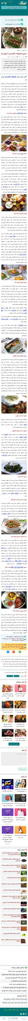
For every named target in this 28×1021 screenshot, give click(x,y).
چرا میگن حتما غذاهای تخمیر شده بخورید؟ (7, 711)
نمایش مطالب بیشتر (14, 744)
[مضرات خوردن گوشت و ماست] (14, 600)
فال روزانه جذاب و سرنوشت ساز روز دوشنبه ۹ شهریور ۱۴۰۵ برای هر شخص (13, 639)
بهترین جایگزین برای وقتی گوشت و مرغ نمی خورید (7, 696)
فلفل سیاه (8, 586)
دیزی (2, 308)
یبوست (25, 630)
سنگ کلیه (4, 455)
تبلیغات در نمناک (7, 1010)
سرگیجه (17, 493)
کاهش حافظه (18, 561)
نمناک (21, 107)
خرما (9, 589)
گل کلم (14, 310)
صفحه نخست (23, 1010)
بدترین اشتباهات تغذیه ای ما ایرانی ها (14, 53)
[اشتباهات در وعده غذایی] (14, 404)
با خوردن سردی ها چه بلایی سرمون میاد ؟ (20, 711)
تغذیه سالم (16, 676)
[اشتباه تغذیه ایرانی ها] (14, 346)
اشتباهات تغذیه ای (10, 77)
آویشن (25, 189)
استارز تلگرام (23, 1003)
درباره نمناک (16, 1010)
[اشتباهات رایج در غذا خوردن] (14, 467)
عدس (20, 511)
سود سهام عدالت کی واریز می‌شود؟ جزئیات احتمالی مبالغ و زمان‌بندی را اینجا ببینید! (14, 974)
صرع (4, 493)
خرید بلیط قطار (6, 1003)
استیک (25, 425)
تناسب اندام (23, 254)
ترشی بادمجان (4, 319)
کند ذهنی (17, 184)
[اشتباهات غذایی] (14, 272)
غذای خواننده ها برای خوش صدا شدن (20, 695)
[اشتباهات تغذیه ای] (14, 143)
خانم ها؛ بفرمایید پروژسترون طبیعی (7, 725)
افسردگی (19, 564)
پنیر (22, 154)
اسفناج (6, 434)
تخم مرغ (16, 319)
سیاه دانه (5, 187)
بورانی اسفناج (23, 437)
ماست (21, 356)
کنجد (13, 589)
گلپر (8, 514)
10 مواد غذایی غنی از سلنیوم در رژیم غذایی (20, 739)
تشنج (12, 493)
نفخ (26, 561)
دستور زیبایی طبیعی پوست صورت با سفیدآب (17, 971)
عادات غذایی (9, 676)
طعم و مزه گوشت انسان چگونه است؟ (7, 739)
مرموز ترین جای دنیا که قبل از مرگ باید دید (20, 804)
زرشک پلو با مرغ (19, 567)
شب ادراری (8, 561)
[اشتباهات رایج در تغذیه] (14, 202)
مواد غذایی (20, 113)
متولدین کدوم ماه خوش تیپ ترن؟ (20, 836)
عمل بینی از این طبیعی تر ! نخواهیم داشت (15, 636)
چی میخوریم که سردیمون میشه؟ (20, 725)
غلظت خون (13, 236)
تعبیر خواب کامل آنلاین (20, 999)
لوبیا (7, 308)
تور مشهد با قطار (15, 1003)
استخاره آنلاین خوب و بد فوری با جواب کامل (14, 644)
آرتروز (9, 558)
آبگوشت (25, 310)
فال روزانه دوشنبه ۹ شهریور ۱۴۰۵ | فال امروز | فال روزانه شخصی (7, 820)
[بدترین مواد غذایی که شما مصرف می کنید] (14, 526)
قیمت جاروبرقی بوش (9, 999)
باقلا (12, 567)
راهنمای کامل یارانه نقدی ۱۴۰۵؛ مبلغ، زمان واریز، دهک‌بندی (13, 647)
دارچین (4, 514)
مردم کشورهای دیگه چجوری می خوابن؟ (20, 819)
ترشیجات (21, 325)
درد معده (3, 548)
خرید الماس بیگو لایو (8, 791)
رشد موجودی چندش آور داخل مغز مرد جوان (7, 804)
